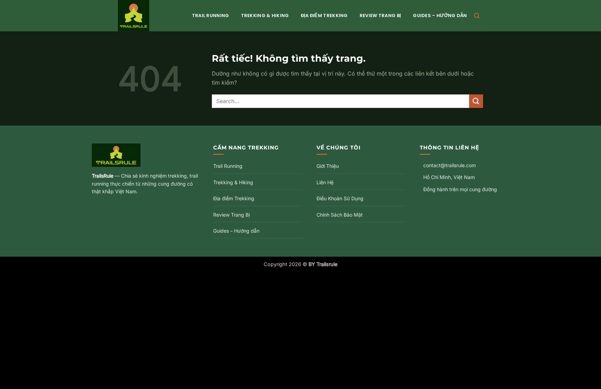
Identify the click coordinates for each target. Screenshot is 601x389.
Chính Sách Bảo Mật (339, 215)
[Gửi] (476, 101)
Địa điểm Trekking (324, 15)
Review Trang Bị (380, 15)
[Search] (477, 16)
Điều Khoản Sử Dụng (339, 198)
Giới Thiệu (327, 166)
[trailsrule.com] (148, 15)
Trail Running (210, 15)
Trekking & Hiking (265, 15)
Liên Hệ (325, 182)
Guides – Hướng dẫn (440, 15)
